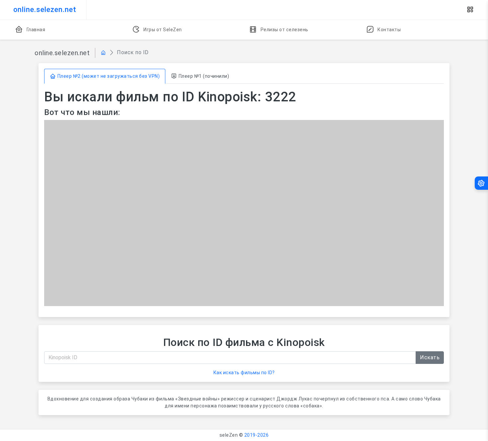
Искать (430, 357)
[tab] (104, 76)
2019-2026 (256, 435)
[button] (470, 9)
